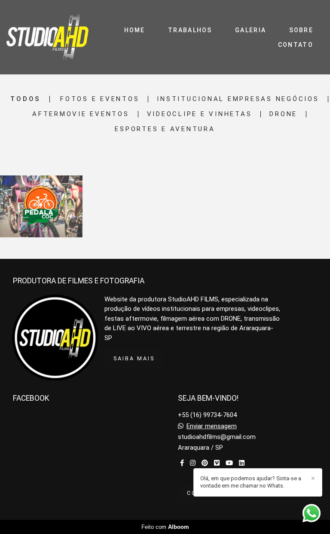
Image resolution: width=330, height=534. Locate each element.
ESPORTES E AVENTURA (165, 129)
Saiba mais (134, 358)
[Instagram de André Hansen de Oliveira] (193, 463)
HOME (134, 30)
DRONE (283, 114)
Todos (25, 99)
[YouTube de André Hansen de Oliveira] (229, 463)
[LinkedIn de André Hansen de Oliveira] (241, 463)
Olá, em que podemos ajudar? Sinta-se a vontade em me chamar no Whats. (250, 482)
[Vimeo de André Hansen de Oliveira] (217, 463)
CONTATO (295, 44)
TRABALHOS (190, 30)
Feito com (165, 527)
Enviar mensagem (211, 426)
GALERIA (250, 30)
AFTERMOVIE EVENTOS (80, 114)
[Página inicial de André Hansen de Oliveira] (47, 37)
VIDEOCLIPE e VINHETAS (199, 114)
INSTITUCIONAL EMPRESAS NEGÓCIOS (238, 99)
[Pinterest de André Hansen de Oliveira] (205, 463)
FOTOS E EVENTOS (99, 99)
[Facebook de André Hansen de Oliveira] (182, 463)
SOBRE (301, 30)
